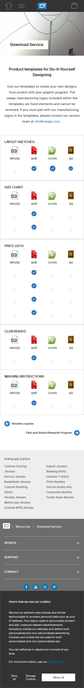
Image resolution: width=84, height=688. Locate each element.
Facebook (26, 587)
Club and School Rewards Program (49, 432)
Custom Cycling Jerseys (15, 468)
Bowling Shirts (56, 471)
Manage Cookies (31, 677)
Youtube (35, 587)
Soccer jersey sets (59, 487)
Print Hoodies (55, 481)
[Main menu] (21, 6)
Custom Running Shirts (16, 489)
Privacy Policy (56, 661)
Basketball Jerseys (17, 481)
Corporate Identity (59, 492)
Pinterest (54, 587)
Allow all (58, 677)
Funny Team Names (60, 497)
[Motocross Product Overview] (8, 6)
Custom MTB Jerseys (19, 507)
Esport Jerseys (56, 466)
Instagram (45, 587)
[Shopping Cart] (74, 5)
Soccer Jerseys (15, 476)
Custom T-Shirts (57, 476)
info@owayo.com (47, 121)
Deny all (14, 677)
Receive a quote (23, 423)
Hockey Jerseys (15, 497)
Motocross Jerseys (17, 502)
